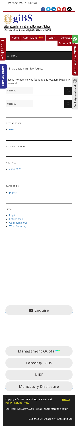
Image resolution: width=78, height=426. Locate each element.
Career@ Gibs (3, 76)
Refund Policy (21, 402)
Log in (12, 215)
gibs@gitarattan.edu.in (56, 408)
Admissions (30, 37)
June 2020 (15, 169)
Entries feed (16, 219)
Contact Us (67, 37)
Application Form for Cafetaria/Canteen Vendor (33, 331)
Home (15, 37)
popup (13, 192)
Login (52, 37)
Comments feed (18, 222)
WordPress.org (17, 226)
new (11, 129)
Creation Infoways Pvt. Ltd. (58, 418)
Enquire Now (66, 43)
